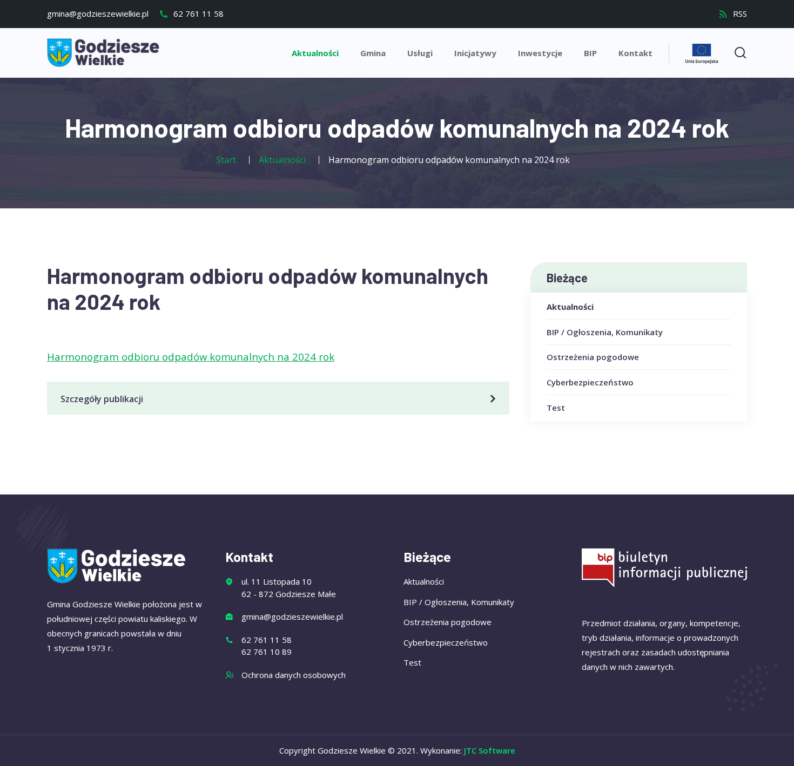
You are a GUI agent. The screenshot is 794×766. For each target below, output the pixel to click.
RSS (739, 13)
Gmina (373, 53)
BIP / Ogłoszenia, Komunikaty (605, 332)
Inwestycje (540, 53)
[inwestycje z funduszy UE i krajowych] (701, 52)
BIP (590, 53)
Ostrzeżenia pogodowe (593, 356)
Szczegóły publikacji (101, 399)
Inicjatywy (475, 53)
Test (556, 407)
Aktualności (315, 53)
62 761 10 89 (266, 651)
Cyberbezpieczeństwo (590, 382)
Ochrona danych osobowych (293, 674)
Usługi (420, 53)
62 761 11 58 (197, 13)
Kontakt (635, 53)
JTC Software (489, 750)
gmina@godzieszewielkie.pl (98, 13)
